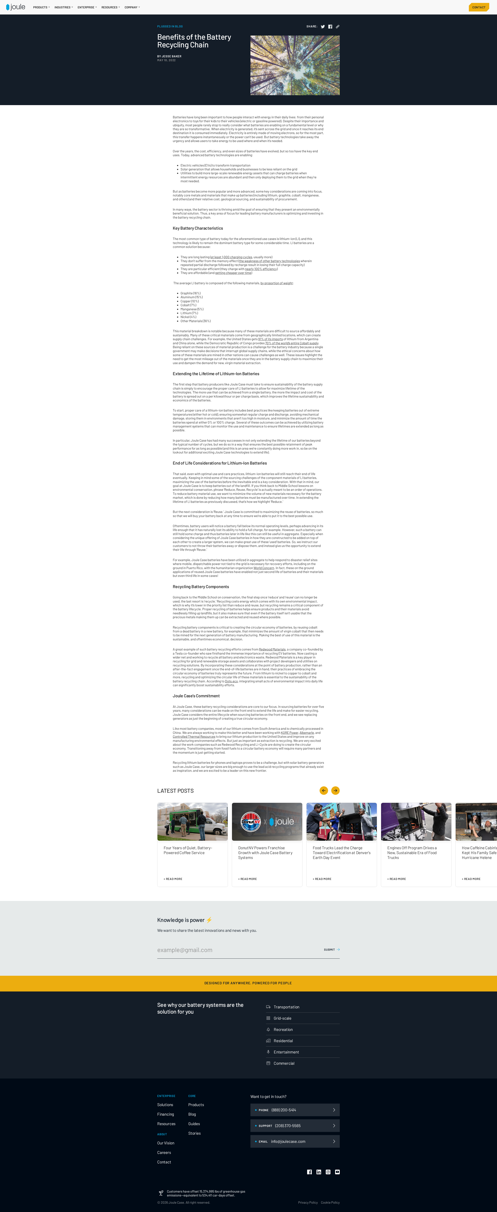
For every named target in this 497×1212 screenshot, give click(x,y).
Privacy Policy (308, 1202)
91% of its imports (270, 339)
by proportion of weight (277, 283)
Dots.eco (231, 681)
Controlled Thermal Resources (194, 736)
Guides (194, 1123)
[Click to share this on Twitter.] (323, 26)
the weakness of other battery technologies (269, 261)
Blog (192, 1114)
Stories (194, 1133)
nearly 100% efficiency (261, 269)
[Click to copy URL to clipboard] (337, 26)
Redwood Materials (272, 649)
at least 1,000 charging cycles (231, 257)
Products (196, 1104)
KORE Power (289, 732)
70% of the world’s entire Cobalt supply (291, 343)
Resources (166, 1123)
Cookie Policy (330, 1202)
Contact (479, 7)
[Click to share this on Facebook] (330, 26)
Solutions (165, 1104)
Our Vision (165, 1143)
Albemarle (307, 732)
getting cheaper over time (233, 273)
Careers (164, 1152)
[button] (41, 7)
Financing (165, 1114)
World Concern (264, 568)
